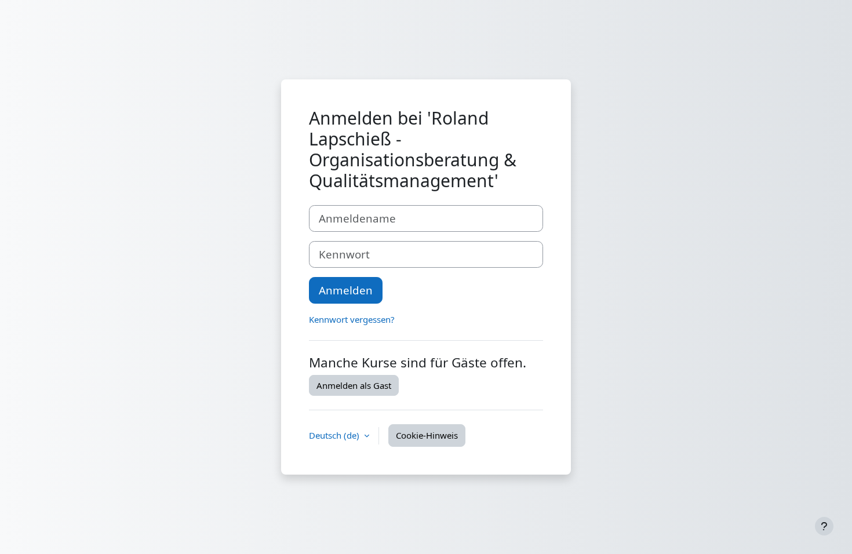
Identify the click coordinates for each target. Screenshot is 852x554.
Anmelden (346, 290)
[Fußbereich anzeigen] (824, 526)
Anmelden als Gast (353, 385)
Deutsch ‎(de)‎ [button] (335, 435)
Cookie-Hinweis (427, 435)
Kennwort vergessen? (352, 319)
